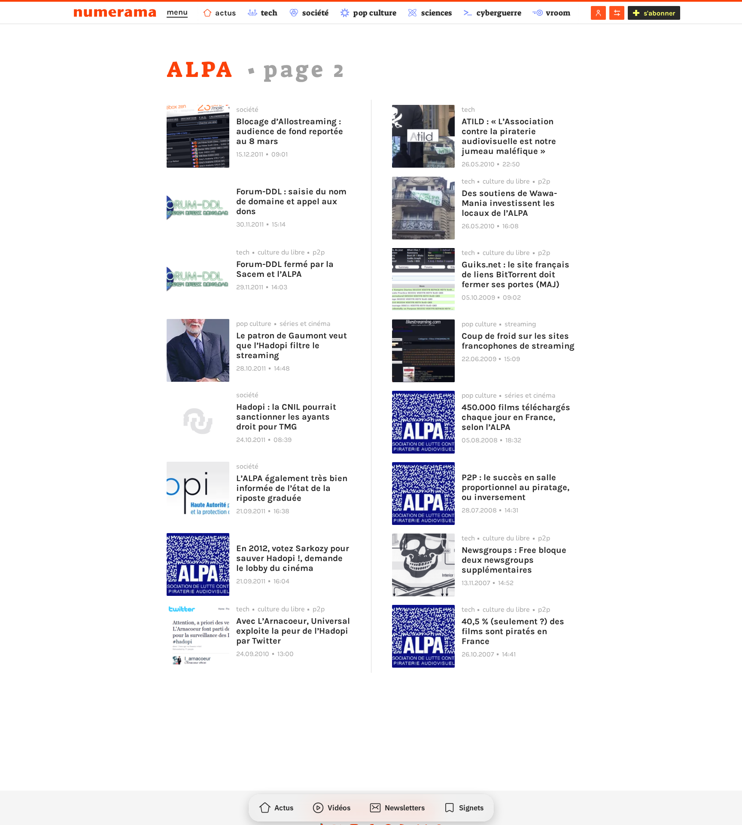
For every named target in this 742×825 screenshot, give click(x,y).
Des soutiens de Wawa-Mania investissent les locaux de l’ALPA (509, 203)
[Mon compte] (598, 13)
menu (177, 12)
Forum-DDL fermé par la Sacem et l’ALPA (285, 269)
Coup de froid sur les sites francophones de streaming (518, 341)
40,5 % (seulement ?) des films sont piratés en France (513, 631)
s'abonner (659, 13)
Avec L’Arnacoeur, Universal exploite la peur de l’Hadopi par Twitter (293, 631)
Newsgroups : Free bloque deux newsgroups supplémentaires (514, 560)
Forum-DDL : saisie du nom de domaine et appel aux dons (291, 201)
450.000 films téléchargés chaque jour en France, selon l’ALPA (516, 417)
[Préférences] (616, 13)
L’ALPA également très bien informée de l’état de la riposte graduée (291, 488)
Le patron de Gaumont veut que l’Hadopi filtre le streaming (291, 345)
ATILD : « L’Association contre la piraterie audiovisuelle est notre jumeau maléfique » (509, 136)
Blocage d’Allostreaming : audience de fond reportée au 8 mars (289, 131)
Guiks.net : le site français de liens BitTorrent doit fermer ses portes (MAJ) (515, 274)
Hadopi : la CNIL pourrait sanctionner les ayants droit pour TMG (286, 417)
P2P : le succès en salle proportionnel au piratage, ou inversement (515, 487)
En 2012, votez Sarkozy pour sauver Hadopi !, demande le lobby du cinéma (292, 558)
